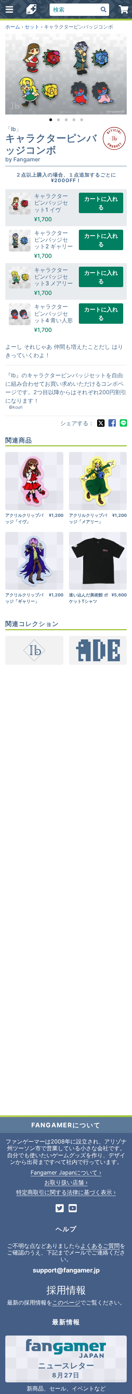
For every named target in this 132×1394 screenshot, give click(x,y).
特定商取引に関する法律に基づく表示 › (66, 1192)
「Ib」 (13, 128)
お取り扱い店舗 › (66, 1182)
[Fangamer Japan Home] (31, 10)
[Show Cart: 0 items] (124, 9)
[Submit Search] (103, 10)
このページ (66, 1302)
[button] (51, 120)
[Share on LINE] (123, 423)
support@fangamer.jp (66, 1270)
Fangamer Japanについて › (66, 1172)
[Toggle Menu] (9, 9)
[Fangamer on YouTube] (73, 1208)
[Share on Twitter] (100, 423)
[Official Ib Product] (114, 138)
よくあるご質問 (100, 1245)
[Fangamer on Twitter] (60, 1208)
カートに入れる (101, 203)
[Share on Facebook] (111, 423)
